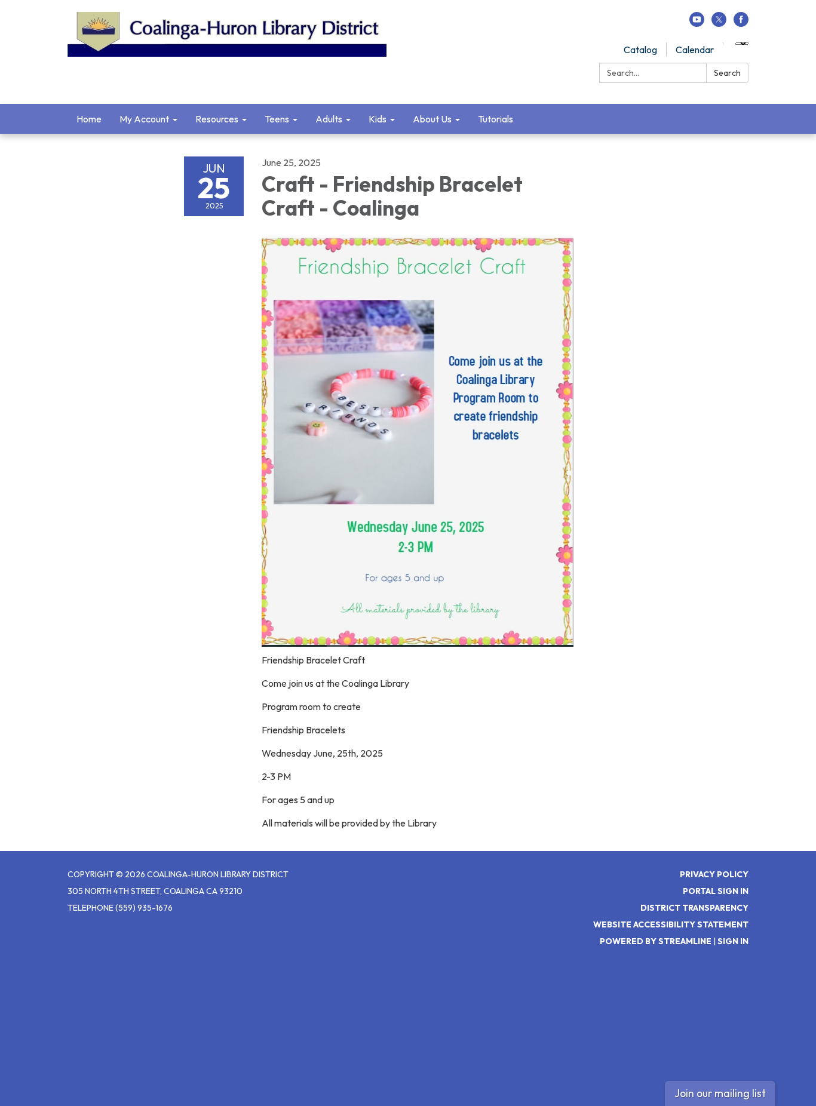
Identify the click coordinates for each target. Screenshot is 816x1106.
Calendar (695, 50)
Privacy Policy (714, 874)
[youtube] (696, 23)
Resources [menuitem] (216, 119)
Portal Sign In (715, 891)
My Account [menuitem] (144, 119)
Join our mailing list (720, 1093)
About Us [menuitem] (432, 119)
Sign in (732, 941)
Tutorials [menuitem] (495, 119)
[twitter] (718, 23)
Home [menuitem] (89, 119)
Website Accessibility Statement (670, 924)
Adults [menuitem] (328, 119)
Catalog (640, 50)
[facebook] (741, 23)
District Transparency (694, 907)
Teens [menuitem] (277, 119)
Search (727, 72)
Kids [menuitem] (377, 119)
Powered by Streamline (655, 941)
